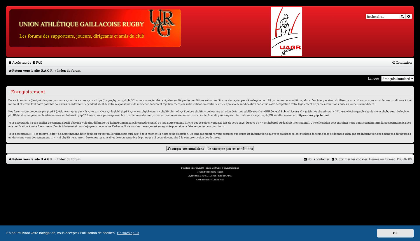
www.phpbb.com (385, 111)
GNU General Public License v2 (283, 111)
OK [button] (395, 233)
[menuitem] (37, 62)
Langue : (374, 78)
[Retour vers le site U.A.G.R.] (95, 27)
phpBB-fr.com (216, 171)
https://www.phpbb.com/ (313, 115)
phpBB (199, 167)
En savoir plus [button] (128, 233)
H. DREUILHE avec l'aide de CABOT (215, 175)
